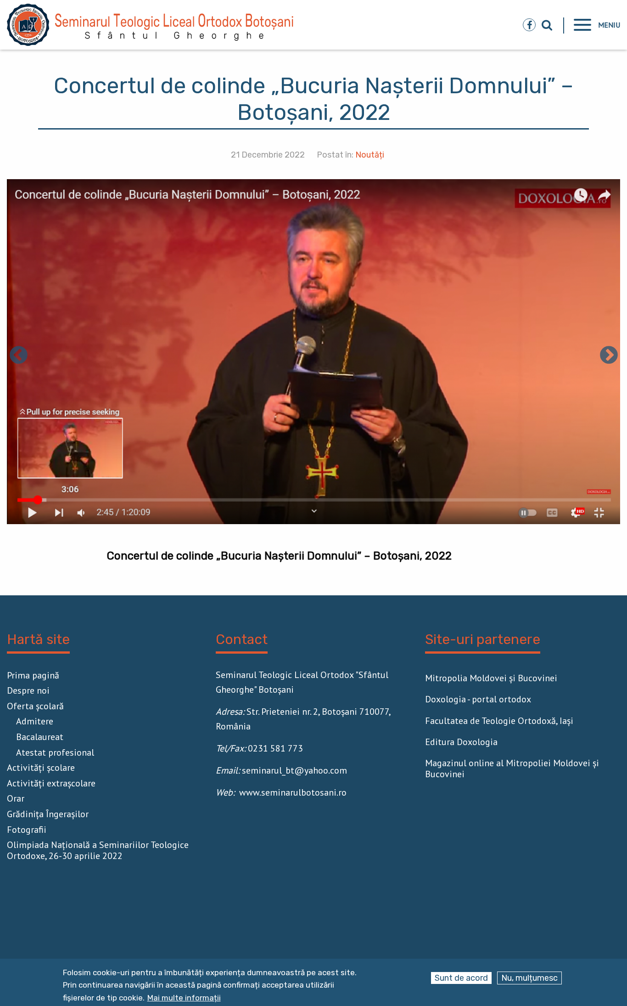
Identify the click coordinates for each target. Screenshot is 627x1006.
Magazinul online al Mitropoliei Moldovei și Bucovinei (512, 768)
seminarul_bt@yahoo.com (294, 770)
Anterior (18, 356)
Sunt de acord (461, 978)
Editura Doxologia (461, 742)
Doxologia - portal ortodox (478, 699)
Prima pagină (33, 675)
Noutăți (369, 155)
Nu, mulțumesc (529, 978)
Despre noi (28, 690)
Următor (608, 356)
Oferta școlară (35, 706)
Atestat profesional (55, 752)
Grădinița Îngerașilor (48, 814)
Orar (15, 798)
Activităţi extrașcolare (51, 783)
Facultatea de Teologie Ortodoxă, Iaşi (499, 721)
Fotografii (26, 830)
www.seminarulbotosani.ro (293, 792)
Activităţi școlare (41, 768)
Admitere (34, 721)
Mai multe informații (184, 998)
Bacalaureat (39, 737)
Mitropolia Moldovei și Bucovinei (491, 678)
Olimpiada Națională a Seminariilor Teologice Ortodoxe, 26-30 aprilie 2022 (98, 850)
